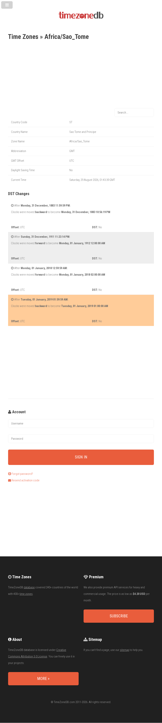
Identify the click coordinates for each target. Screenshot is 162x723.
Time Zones (23, 36)
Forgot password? (22, 474)
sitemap (124, 650)
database (29, 587)
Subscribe (119, 616)
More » (43, 678)
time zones (26, 594)
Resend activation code (25, 480)
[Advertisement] (81, 74)
